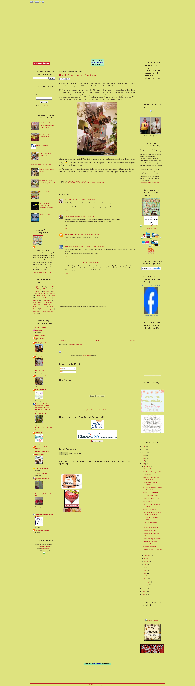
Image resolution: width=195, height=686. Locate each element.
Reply (66, 210)
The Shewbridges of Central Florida (44, 515)
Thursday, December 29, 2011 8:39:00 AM (82, 200)
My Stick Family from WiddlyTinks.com (97, 410)
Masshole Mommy (41, 473)
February (146, 582)
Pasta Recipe (47, 300)
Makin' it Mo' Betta (41, 468)
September (147, 561)
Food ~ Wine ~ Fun (41, 376)
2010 (143, 588)
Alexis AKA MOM (41, 247)
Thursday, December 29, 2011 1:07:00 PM (91, 247)
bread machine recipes (46, 309)
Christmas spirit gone (87, 182)
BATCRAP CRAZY (41, 330)
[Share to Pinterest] (69, 79)
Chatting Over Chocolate (43, 343)
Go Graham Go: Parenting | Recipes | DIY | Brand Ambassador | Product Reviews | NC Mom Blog (44, 406)
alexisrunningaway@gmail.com (149, 183)
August (146, 564)
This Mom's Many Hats (42, 530)
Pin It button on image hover (97, 685)
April (145, 576)
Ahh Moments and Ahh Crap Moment (44, 292)
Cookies (46, 291)
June (145, 570)
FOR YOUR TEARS (41, 390)
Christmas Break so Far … (151, 469)
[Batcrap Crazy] (152, 653)
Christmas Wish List (149, 547)
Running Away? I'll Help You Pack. (151, 286)
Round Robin (48, 304)
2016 (143, 449)
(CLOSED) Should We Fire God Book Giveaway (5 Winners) (46, 205)
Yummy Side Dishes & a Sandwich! (150, 543)
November (147, 555)
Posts (63, 368)
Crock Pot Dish (41, 296)
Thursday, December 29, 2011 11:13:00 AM (81, 216)
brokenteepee (69, 234)
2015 (143, 452)
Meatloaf (35, 300)
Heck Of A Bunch (40, 414)
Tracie (67, 200)
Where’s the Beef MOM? (150, 528)
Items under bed (48, 311)
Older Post (132, 340)
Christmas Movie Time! (150, 509)
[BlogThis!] (62, 79)
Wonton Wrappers (38, 307)
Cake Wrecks (39, 338)
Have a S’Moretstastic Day (151, 498)
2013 (143, 458)
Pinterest (38, 298)
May (145, 573)
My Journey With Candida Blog (43, 495)
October (146, 558)
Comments (65, 372)
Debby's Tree (39, 357)
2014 (143, 455)
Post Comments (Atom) (74, 344)
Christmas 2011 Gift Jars (150, 492)
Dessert (52, 296)
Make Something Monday (44, 287)
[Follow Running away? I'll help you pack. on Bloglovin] (151, 269)
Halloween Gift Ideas (45, 192)
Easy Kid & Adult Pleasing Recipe (44, 135)
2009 (143, 591)
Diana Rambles (40, 371)
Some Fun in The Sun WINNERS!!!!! (42, 165)
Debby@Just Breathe (71, 246)
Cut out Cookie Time (149, 501)
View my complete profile (42, 272)
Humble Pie (101, 182)
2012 (143, 461)
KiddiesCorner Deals (42, 451)
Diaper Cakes (36, 304)
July (145, 567)
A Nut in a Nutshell (41, 327)
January (146, 585)
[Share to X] (64, 79)
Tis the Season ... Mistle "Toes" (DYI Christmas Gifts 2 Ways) (46, 125)
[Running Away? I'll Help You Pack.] (151, 313)
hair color (48, 298)
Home (97, 340)
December (147, 466)
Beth (66, 216)
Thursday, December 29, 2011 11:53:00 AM (87, 234)
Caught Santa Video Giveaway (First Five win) (152, 488)
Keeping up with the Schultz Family (44, 448)
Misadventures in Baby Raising (42, 479)
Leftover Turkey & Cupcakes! (152, 539)
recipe (35, 286)
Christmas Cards (71, 182)
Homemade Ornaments (150, 530)
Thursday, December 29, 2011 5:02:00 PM (86, 263)
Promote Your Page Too (151, 315)
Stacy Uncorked (40, 510)
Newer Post (62, 340)
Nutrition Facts (87, 355)
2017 (143, 446)
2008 (143, 594)
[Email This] (60, 79)
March (145, 579)
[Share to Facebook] (66, 79)
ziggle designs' (45, 549)
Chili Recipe (48, 302)
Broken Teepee (40, 335)
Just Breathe (39, 432)
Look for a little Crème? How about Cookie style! (152, 513)
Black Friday (36, 311)
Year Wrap (35, 313)
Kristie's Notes (39, 454)
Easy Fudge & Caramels (150, 495)
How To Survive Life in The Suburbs (44, 429)
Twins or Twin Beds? (41, 145)
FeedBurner (48, 106)
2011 (143, 464)
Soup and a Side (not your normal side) (151, 478)
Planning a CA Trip (44, 214)
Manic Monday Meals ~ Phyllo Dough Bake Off (47, 181)
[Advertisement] (76, 323)
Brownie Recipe (37, 302)
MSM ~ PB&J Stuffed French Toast (45, 154)
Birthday (36, 291)
